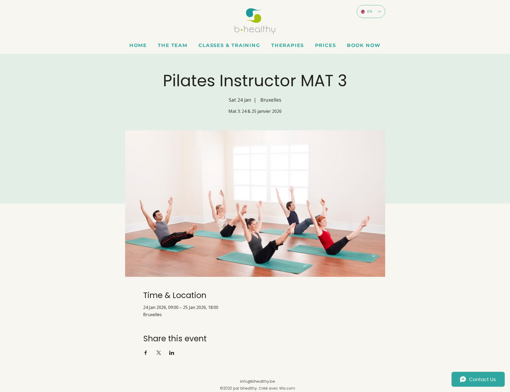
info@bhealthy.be (257, 381)
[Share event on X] (158, 353)
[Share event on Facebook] (145, 353)
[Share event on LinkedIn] (171, 353)
